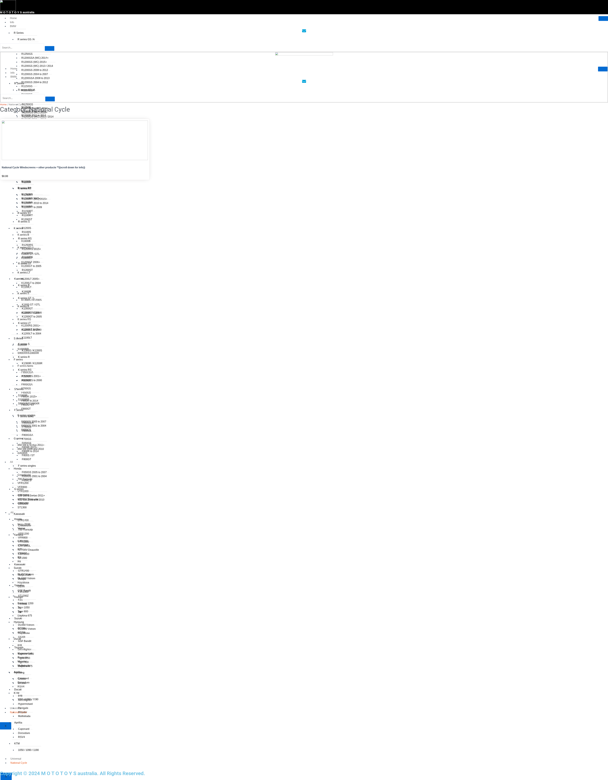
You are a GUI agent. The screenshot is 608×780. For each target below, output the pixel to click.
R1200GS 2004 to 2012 (34, 82)
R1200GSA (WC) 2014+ (34, 58)
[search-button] (49, 48)
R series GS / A (26, 39)
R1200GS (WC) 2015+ (34, 62)
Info (12, 22)
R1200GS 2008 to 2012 (34, 70)
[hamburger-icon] (603, 18)
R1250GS (27, 54)
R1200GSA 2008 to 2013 (35, 78)
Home (13, 18)
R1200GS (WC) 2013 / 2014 (37, 66)
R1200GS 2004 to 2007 (34, 74)
